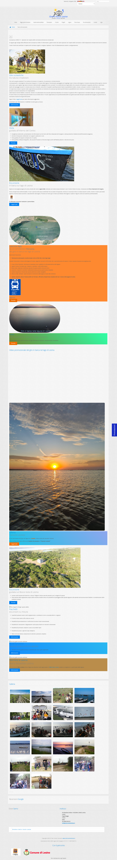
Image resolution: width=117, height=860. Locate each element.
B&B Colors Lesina (54, 667)
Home (13, 27)
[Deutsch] (81, 1)
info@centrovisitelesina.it (68, 823)
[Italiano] (82, 1)
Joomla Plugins (11, 791)
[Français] (83, 1)
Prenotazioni (114, 430)
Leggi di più (19, 99)
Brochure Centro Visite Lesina (21, 829)
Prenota (13, 143)
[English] (78, 1)
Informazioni (14, 105)
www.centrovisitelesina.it (68, 838)
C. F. (67, 841)
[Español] (79, 1)
